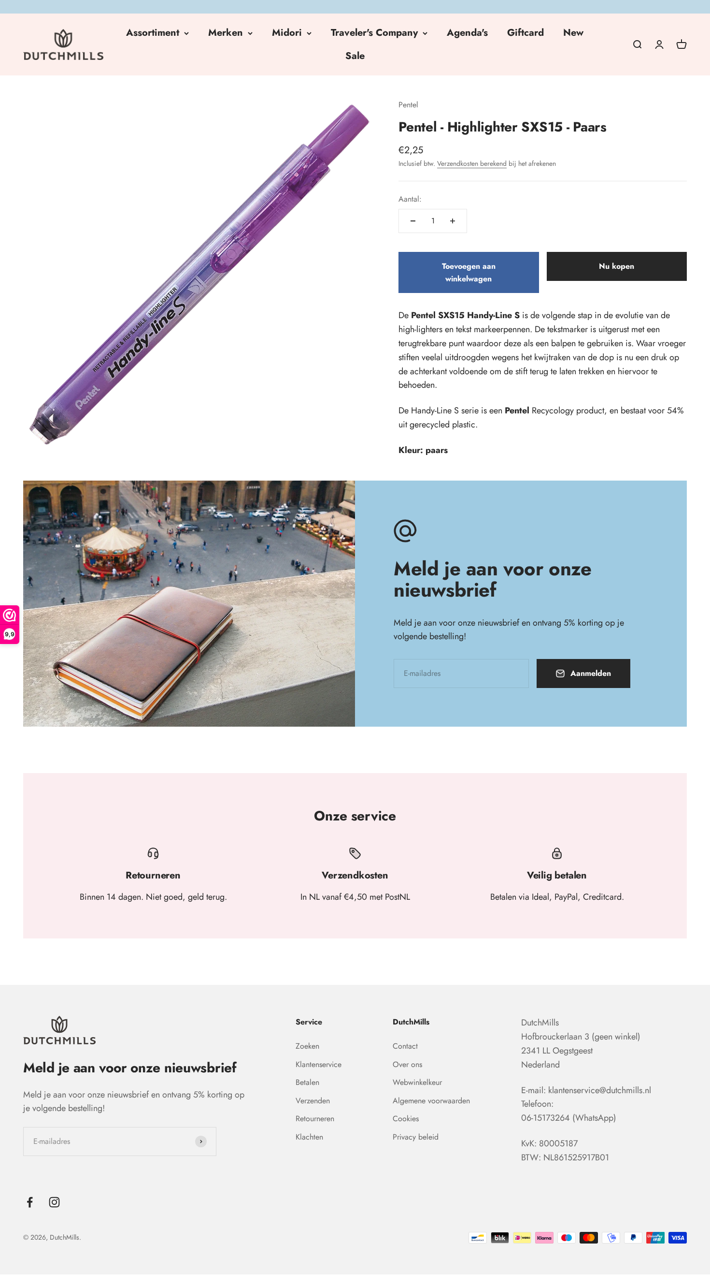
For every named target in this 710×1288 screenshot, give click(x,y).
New (573, 33)
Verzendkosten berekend (472, 163)
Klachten (309, 1136)
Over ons (407, 1064)
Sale (355, 56)
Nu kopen (616, 266)
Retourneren (315, 1118)
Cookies (406, 1118)
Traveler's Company (374, 33)
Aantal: (410, 199)
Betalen (307, 1082)
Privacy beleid (416, 1136)
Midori (287, 33)
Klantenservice (318, 1064)
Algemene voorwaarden (431, 1100)
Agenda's (467, 33)
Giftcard (525, 33)
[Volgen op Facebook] (29, 1202)
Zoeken (307, 1046)
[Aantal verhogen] (453, 221)
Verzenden (313, 1100)
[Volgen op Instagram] (54, 1202)
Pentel (408, 104)
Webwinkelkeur (417, 1082)
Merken (225, 33)
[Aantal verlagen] (413, 221)
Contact (405, 1046)
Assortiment (152, 33)
